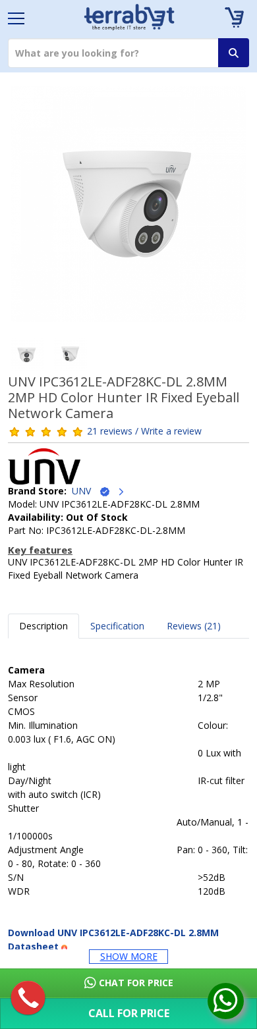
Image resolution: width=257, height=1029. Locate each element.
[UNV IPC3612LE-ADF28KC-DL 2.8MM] (128, 208)
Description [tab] (43, 626)
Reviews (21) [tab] (194, 626)
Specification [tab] (117, 626)
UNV (85, 491)
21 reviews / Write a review (144, 431)
